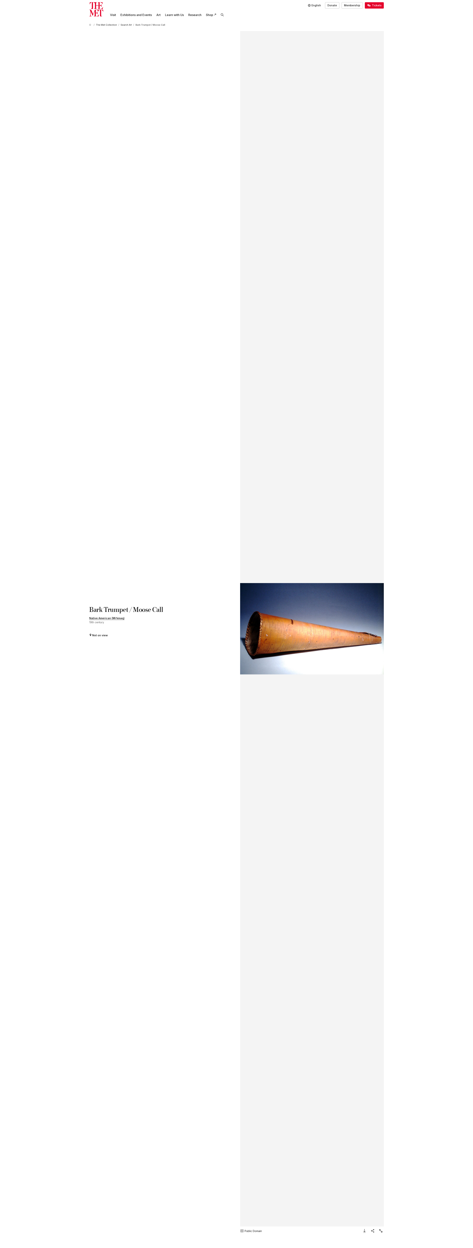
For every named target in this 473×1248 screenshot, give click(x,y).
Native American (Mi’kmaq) (107, 618)
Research (194, 15)
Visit (113, 15)
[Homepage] (96, 9)
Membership (352, 5)
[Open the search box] (222, 15)
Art (158, 15)
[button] (312, 628)
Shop (209, 15)
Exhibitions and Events (136, 15)
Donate (332, 5)
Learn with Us (174, 15)
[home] (90, 25)
